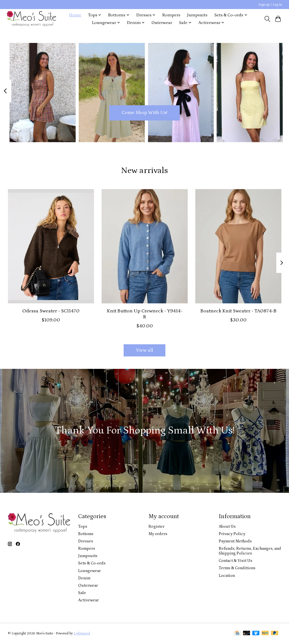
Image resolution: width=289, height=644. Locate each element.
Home (75, 15)
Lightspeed (82, 633)
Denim (84, 578)
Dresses (85, 541)
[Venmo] (256, 633)
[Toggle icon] (267, 19)
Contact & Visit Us (235, 560)
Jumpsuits (197, 15)
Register (156, 526)
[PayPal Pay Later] (274, 633)
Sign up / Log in (270, 4)
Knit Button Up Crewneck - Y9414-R (144, 314)
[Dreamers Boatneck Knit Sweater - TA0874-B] (238, 246)
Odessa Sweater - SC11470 (50, 311)
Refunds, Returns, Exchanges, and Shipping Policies (250, 551)
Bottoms (85, 533)
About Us (227, 526)
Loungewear (89, 570)
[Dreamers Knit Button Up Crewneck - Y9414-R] (145, 246)
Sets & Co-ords (92, 563)
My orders (157, 533)
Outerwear (162, 22)
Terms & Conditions (237, 568)
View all (144, 350)
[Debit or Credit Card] (246, 633)
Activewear (88, 600)
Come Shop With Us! (144, 112)
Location (227, 575)
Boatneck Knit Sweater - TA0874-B (238, 311)
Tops (82, 526)
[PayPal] (265, 633)
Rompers (171, 15)
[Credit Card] (237, 633)
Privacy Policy (232, 533)
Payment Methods (235, 541)
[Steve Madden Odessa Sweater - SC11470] (51, 246)
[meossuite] (31, 19)
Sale (82, 592)
